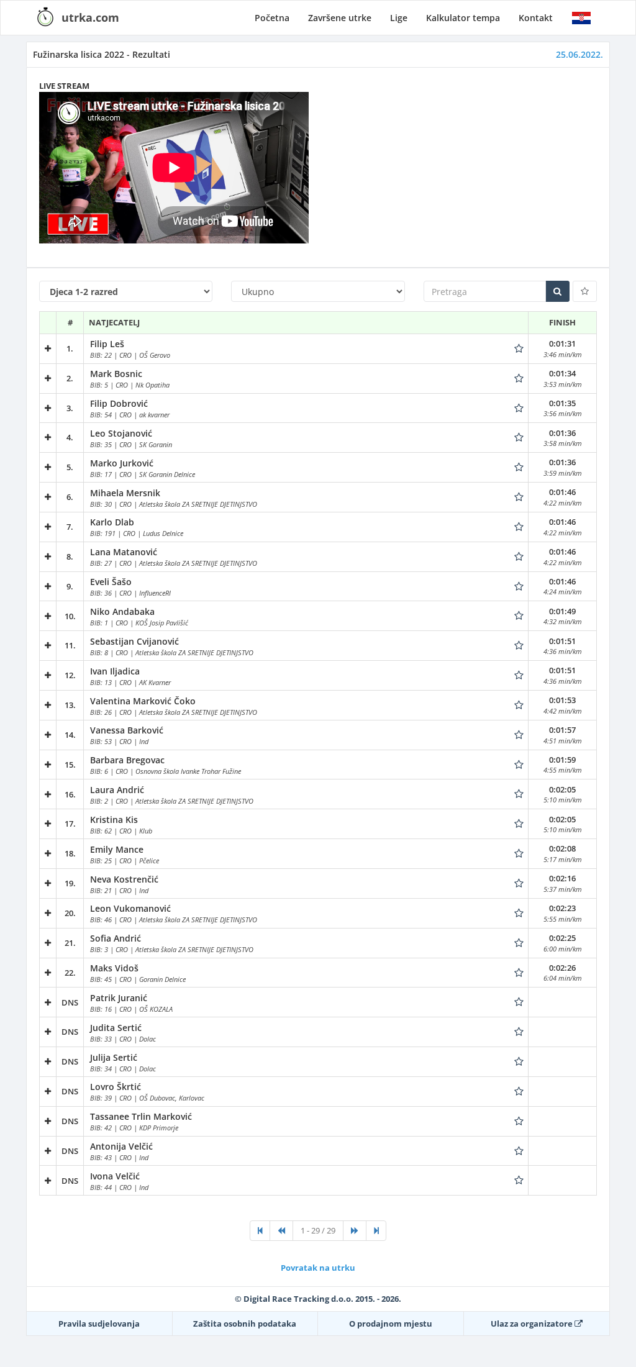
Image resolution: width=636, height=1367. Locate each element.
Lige (398, 18)
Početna (272, 18)
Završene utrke (339, 18)
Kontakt (536, 18)
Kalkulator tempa (463, 18)
